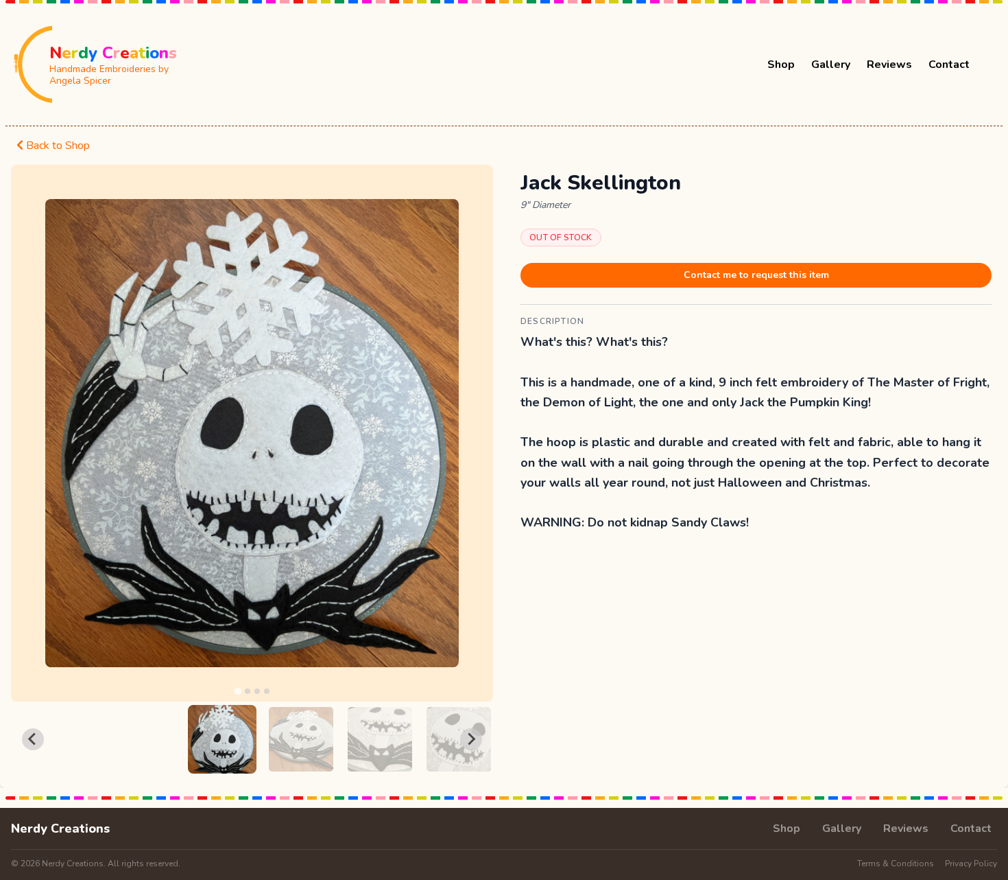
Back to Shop (56, 145)
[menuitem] (222, 739)
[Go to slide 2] (247, 691)
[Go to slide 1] (237, 691)
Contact (949, 64)
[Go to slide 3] (257, 691)
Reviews (889, 64)
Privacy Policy (971, 863)
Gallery (830, 64)
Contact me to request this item (756, 274)
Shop (781, 64)
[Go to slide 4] (266, 691)
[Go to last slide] (33, 739)
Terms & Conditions (895, 863)
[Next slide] (471, 739)
